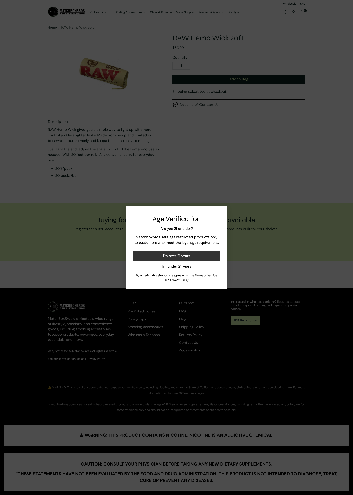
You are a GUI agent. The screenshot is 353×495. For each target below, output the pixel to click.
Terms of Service (206, 275)
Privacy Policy (179, 280)
